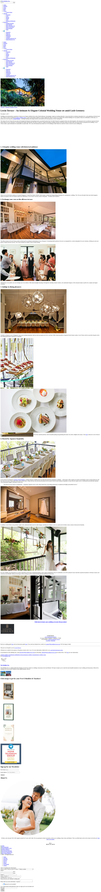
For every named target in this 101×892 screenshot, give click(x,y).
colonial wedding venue (6, 654)
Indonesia (8, 34)
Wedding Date (4, 877)
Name (2, 870)
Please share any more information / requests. (10, 881)
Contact (5, 865)
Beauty (7, 17)
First (14, 871)
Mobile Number (4, 876)
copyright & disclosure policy (56, 650)
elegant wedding (14, 654)
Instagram (53, 640)
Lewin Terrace (18, 647)
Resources (5, 22)
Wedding (5, 6)
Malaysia (8, 33)
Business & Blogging (10, 21)
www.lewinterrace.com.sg (50, 637)
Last (14, 873)
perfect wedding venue (21, 117)
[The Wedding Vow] (5, 1)
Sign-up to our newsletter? (10, 884)
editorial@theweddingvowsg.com (49, 652)
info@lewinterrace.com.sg (54, 639)
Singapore (8, 32)
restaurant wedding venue (29, 654)
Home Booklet (9, 28)
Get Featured (6, 864)
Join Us (5, 861)
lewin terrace (21, 654)
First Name (3, 769)
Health (7, 18)
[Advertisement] (42, 135)
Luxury (5, 11)
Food (7, 16)
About (4, 5)
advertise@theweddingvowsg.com (27, 652)
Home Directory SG (10, 39)
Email (2, 874)
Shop (7, 29)
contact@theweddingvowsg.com (53, 644)
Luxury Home (9, 12)
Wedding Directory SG (11, 38)
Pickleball (8, 14)
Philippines (8, 36)
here (87, 434)
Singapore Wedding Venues (11, 107)
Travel (4, 7)
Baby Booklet (9, 24)
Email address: (4, 772)
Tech (7, 19)
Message (2, 887)
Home (4, 8)
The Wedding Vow (6, 656)
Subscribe (5, 859)
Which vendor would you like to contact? (10, 869)
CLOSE (2, 890)
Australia (8, 37)
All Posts (2, 107)
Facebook (48, 640)
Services (5, 860)
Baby (4, 9)
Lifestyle (5, 13)
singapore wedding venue (40, 654)
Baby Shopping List (10, 26)
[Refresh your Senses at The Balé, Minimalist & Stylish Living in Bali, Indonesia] (3, 675)
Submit (4, 863)
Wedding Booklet (10, 23)
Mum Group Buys (10, 27)
